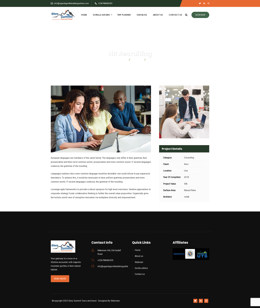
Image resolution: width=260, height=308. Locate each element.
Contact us (175, 14)
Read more (60, 278)
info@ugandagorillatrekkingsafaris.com (71, 3)
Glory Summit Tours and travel (82, 300)
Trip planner (124, 14)
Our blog (142, 14)
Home (84, 14)
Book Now (200, 15)
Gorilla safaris (101, 14)
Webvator (115, 300)
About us (158, 14)
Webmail (139, 262)
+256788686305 (105, 3)
